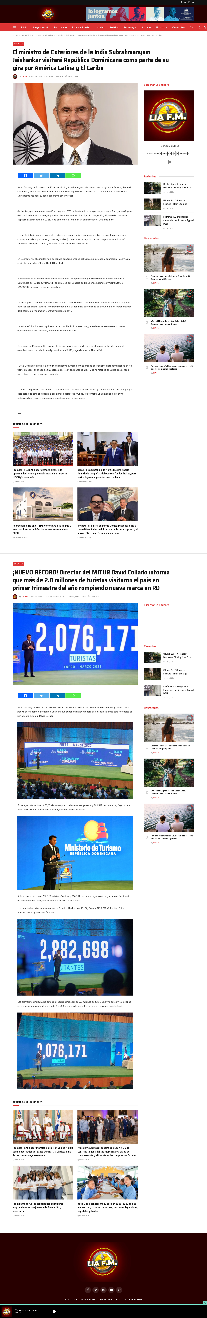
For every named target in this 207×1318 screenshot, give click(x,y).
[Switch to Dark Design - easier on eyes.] (200, 27)
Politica (114, 27)
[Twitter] (41, 175)
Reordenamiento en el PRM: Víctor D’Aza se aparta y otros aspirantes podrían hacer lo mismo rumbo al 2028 (42, 529)
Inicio (24, 27)
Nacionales (60, 27)
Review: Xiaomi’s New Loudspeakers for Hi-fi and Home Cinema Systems (172, 367)
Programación (40, 27)
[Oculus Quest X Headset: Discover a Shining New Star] (152, 188)
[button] (169, 162)
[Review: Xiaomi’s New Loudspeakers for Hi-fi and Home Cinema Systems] (169, 348)
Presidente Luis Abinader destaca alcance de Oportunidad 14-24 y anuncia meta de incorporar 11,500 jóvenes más (40, 473)
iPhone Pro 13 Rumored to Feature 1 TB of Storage (176, 202)
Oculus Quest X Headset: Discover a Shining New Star (177, 185)
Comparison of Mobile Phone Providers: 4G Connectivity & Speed (170, 277)
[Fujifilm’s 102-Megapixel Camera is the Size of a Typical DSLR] (152, 220)
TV (191, 27)
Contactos (178, 27)
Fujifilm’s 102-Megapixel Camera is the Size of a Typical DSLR (178, 220)
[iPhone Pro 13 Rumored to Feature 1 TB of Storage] (152, 204)
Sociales (146, 27)
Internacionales (81, 27)
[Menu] (14, 27)
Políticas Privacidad (129, 1299)
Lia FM (25, 76)
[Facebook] (25, 175)
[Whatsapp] (73, 175)
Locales (100, 27)
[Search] (204, 27)
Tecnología (130, 27)
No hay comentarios (55, 76)
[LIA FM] (48, 14)
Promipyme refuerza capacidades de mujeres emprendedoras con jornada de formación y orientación (38, 1207)
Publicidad (88, 1299)
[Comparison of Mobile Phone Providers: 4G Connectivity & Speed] (169, 258)
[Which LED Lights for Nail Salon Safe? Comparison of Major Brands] (169, 303)
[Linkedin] (57, 175)
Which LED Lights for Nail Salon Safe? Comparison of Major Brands (168, 322)
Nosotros (162, 27)
